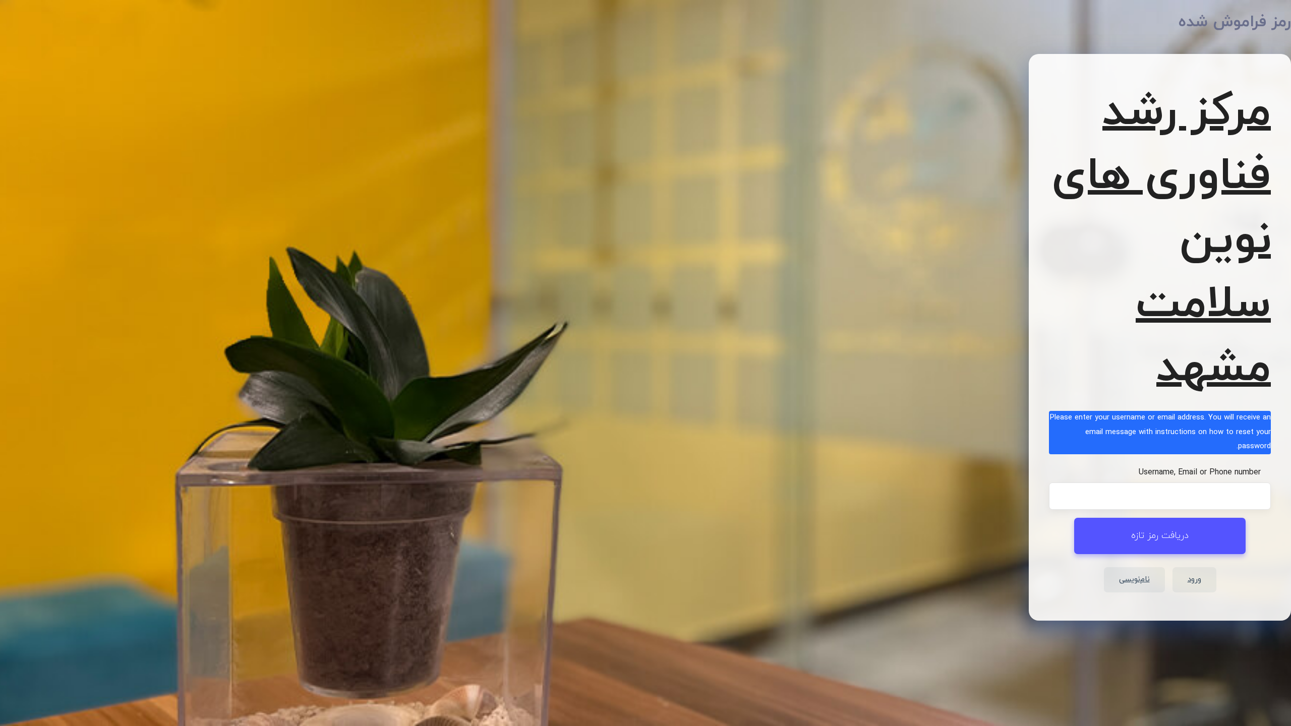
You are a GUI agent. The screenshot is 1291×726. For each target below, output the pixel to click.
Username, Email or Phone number (1200, 472)
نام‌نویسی (1134, 579)
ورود (1194, 579)
